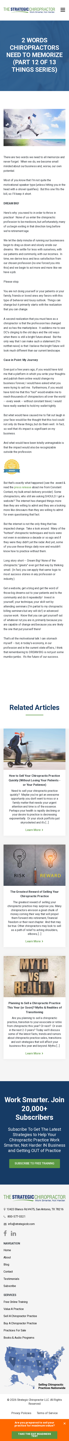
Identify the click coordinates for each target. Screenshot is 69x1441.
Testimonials (11, 1279)
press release (22, 487)
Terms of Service (47, 1413)
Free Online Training (16, 1302)
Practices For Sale (15, 1330)
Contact (8, 1271)
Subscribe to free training (34, 1163)
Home (7, 1250)
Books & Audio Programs (19, 1337)
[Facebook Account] (6, 1233)
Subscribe (10, 1286)
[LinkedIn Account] (13, 1233)
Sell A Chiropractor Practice (20, 1316)
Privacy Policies (21, 1413)
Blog (6, 1264)
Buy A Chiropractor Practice (20, 1323)
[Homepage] (29, 10)
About (7, 1257)
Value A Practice (14, 1309)
